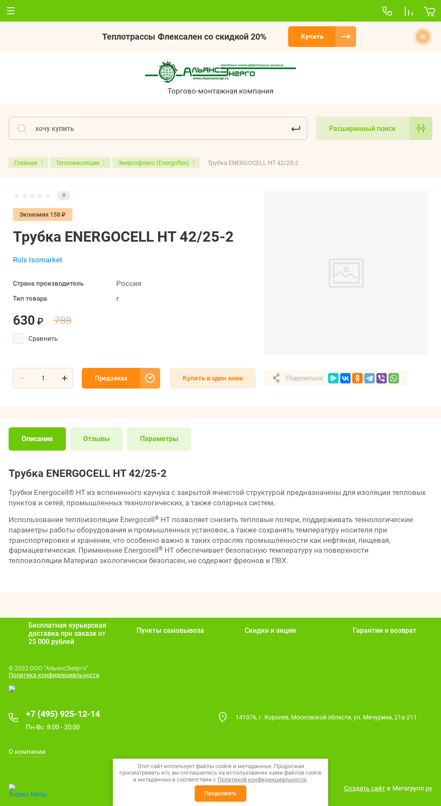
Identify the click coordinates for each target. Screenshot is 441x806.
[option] (346, 273)
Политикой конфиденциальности (262, 779)
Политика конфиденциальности (54, 675)
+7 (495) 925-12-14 (63, 714)
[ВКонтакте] (345, 378)
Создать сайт (364, 788)
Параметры (159, 439)
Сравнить (43, 338)
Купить (312, 36)
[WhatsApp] (393, 378)
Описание (37, 439)
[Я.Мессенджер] (333, 378)
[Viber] (381, 378)
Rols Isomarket (37, 259)
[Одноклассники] (357, 378)
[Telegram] (369, 378)
